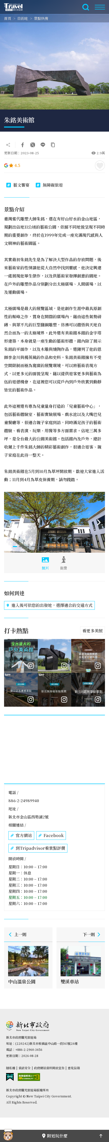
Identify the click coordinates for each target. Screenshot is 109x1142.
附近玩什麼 (57, 1136)
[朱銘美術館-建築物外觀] (54, 522)
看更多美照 (92, 631)
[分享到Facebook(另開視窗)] (22, 145)
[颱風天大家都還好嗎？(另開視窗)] (54, 656)
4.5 (17, 165)
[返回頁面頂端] (101, 1136)
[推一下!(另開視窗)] (33, 145)
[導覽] (100, 7)
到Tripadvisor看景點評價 (40, 848)
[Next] (99, 522)
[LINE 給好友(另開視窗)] (43, 145)
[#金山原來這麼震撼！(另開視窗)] (21, 656)
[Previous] (10, 522)
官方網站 (24, 835)
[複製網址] (53, 145)
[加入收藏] (100, 165)
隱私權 (10, 1068)
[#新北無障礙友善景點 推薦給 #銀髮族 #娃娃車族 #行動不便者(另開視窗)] (88, 690)
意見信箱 (74, 1068)
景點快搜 (41, 18)
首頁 (7, 18)
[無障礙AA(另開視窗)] (29, 1077)
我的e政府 (10, 1077)
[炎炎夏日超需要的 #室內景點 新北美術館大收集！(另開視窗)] (88, 656)
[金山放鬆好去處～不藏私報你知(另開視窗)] (21, 690)
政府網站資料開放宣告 (49, 1068)
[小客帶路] (8, 1136)
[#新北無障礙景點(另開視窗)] (54, 690)
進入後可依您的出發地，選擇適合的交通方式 (52, 605)
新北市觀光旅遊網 (16, 7)
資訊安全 (25, 1068)
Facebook (54, 835)
